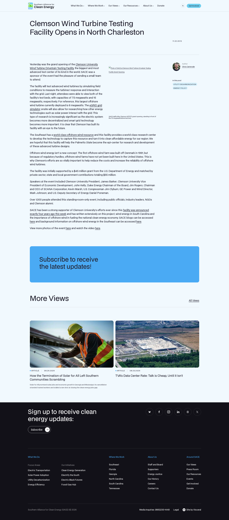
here (32, 221)
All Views (194, 300)
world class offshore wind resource (73, 134)
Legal (176, 509)
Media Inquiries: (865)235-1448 (154, 509)
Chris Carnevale (188, 66)
